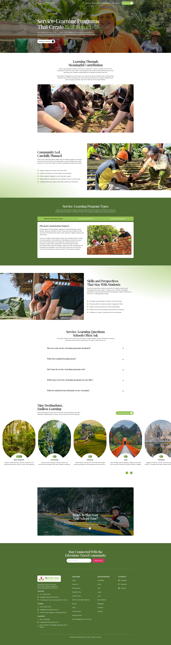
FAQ (113, 3)
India (99, 588)
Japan (99, 592)
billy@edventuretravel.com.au (49, 597)
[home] (46, 3)
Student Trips (76, 592)
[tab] (53, 218)
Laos (125, 460)
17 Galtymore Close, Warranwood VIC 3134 (53, 600)
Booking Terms (77, 615)
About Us (88, 3)
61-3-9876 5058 (45, 594)
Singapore (101, 603)
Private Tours (76, 596)
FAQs (73, 607)
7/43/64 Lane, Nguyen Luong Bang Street (53, 612)
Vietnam (90, 460)
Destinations (76, 588)
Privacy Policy (76, 611)
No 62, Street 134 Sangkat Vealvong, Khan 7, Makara (54, 626)
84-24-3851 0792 (45, 607)
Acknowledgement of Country (81, 619)
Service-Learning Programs (81, 600)
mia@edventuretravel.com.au (49, 622)
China (99, 584)
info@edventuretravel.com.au (49, 609)
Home (74, 580)
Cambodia (54, 460)
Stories (117, 3)
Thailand (161, 460)
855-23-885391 (45, 619)
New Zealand (19, 460)
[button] (96, 3)
